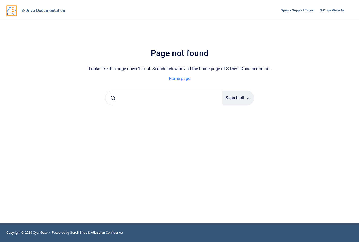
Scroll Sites (78, 233)
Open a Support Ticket (297, 10)
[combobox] (163, 98)
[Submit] (113, 98)
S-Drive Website (332, 10)
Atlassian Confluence (107, 233)
